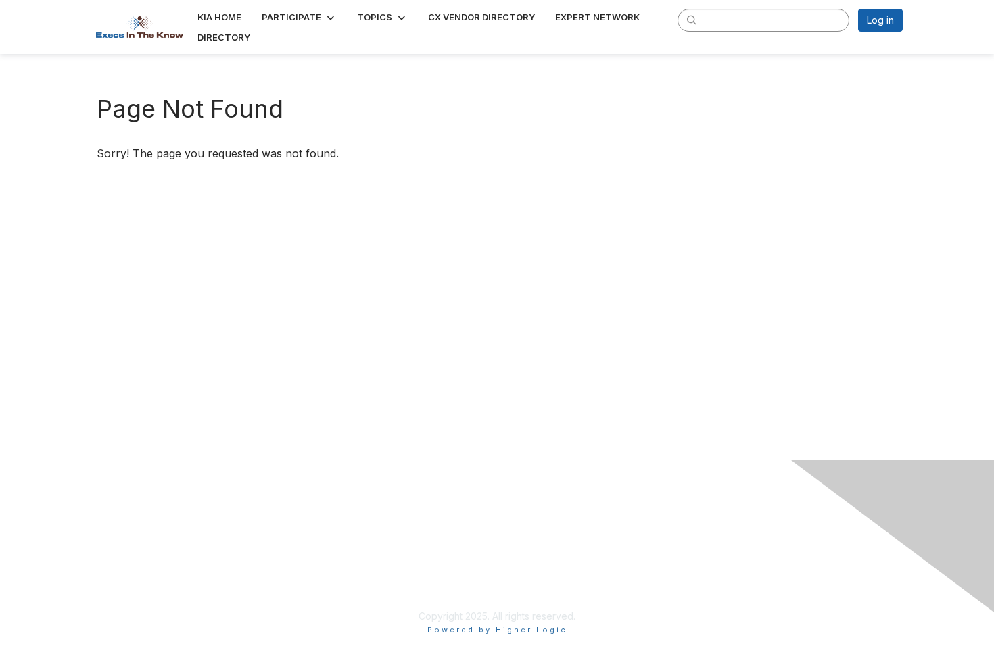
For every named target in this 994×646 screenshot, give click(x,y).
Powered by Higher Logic (497, 630)
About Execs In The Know (689, 531)
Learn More (398, 576)
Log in (880, 20)
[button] (299, 17)
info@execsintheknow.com (692, 551)
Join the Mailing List (675, 571)
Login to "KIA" (403, 556)
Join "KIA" (395, 595)
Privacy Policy (663, 591)
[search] (692, 19)
